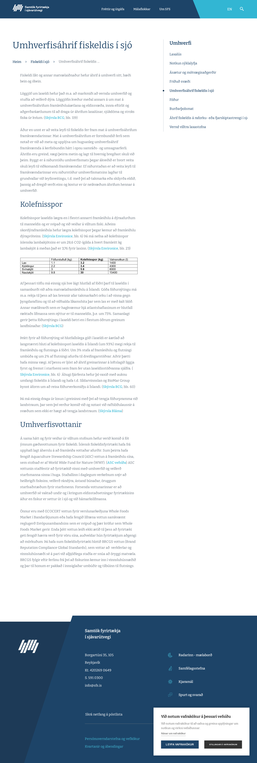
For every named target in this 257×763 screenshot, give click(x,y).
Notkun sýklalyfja (183, 63)
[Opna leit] (242, 9)
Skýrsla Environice (58, 236)
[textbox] (120, 714)
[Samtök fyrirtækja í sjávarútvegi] (31, 9)
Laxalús (176, 54)
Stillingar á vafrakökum (223, 744)
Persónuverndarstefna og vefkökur (112, 739)
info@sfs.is (93, 685)
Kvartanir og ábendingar (104, 746)
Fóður (174, 100)
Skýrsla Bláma (110, 411)
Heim (17, 61)
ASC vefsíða (116, 463)
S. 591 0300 (94, 678)
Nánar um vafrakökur (173, 733)
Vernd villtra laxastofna (188, 127)
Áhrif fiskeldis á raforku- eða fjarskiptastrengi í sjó (209, 118)
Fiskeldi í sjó (40, 61)
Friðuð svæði (180, 81)
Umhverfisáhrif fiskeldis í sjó (192, 91)
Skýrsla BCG (54, 118)
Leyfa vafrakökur (180, 744)
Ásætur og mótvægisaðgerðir (193, 72)
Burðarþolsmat (182, 109)
